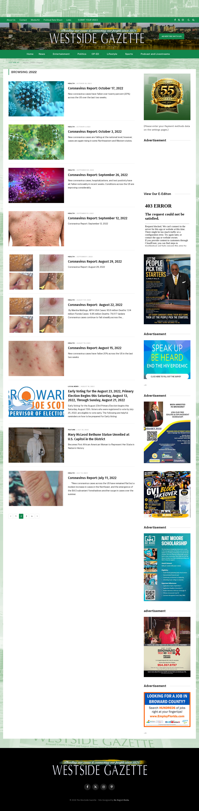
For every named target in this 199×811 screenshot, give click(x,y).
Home (30, 54)
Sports (129, 54)
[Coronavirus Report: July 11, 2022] (36, 488)
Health (71, 83)
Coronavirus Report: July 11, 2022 (92, 478)
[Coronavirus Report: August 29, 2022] (36, 272)
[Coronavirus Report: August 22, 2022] (36, 315)
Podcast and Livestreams (155, 54)
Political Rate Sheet (53, 20)
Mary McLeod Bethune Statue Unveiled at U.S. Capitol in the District (98, 437)
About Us (11, 20)
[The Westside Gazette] (96, 36)
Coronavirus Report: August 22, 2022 (95, 305)
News (42, 54)
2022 (32, 62)
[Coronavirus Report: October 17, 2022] (36, 98)
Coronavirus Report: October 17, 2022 (95, 88)
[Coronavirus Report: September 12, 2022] (36, 228)
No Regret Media (121, 800)
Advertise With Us (172, 36)
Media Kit (35, 20)
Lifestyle (112, 54)
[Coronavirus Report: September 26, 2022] (36, 185)
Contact (23, 20)
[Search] (193, 20)
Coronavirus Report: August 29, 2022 (95, 262)
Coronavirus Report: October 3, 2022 (95, 132)
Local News (73, 386)
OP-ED (95, 54)
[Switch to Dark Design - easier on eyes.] (188, 20)
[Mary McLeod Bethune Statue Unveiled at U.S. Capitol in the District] (36, 445)
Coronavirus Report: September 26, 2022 (98, 175)
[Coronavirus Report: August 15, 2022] (36, 358)
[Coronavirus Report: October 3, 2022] (36, 142)
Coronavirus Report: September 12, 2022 (97, 218)
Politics (82, 54)
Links (68, 20)
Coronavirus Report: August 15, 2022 (94, 348)
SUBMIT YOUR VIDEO (88, 20)
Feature (71, 430)
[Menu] (11, 36)
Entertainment (61, 54)
